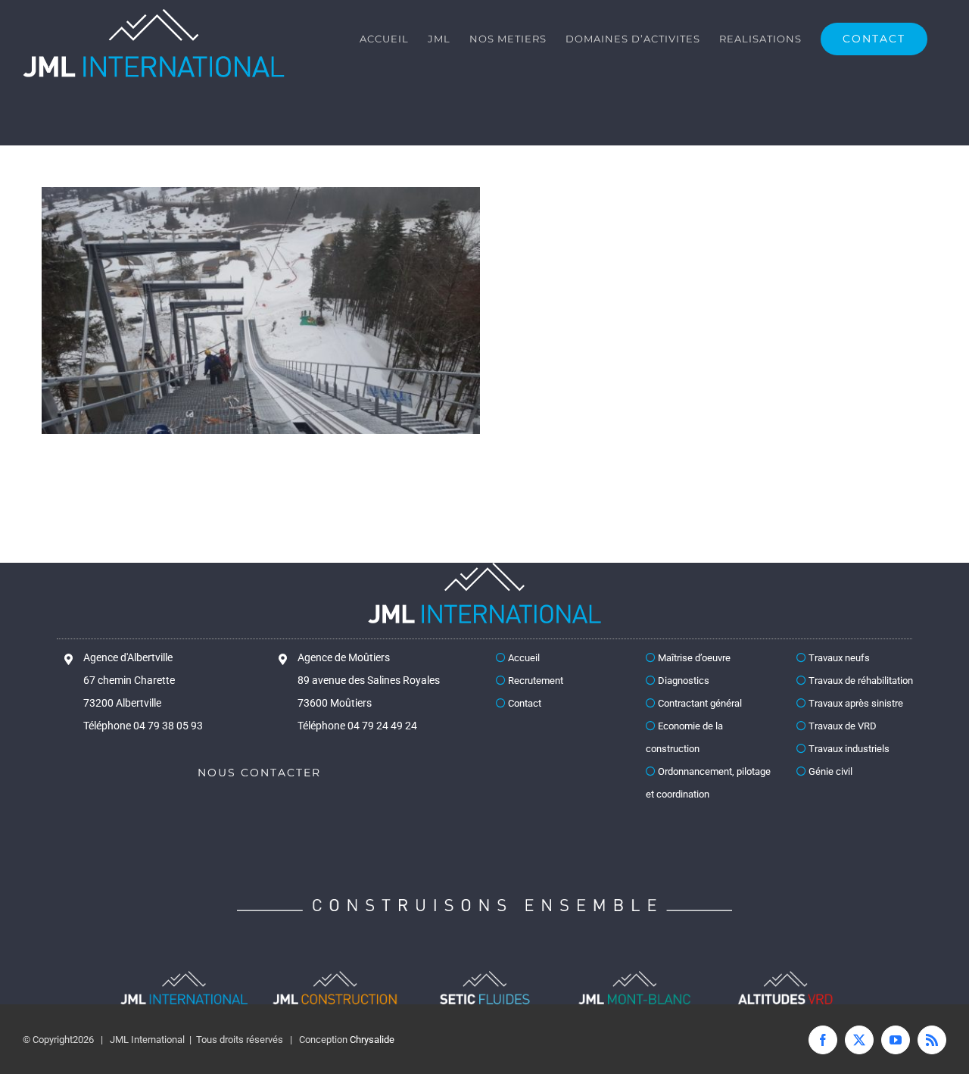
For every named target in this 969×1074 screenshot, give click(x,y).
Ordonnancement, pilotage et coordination (708, 783)
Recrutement (534, 680)
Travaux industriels (848, 748)
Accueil (523, 657)
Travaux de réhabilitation (859, 680)
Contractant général (699, 703)
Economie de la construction (684, 737)
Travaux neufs (838, 657)
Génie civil (829, 771)
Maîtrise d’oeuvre (693, 657)
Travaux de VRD (841, 726)
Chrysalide (372, 1039)
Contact (523, 703)
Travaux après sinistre (854, 703)
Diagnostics (682, 680)
